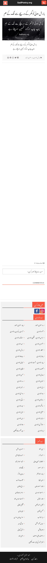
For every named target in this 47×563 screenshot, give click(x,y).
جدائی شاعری (39, 374)
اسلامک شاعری (19, 337)
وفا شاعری (20, 424)
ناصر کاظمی (40, 529)
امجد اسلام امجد (19, 461)
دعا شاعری (40, 393)
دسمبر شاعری (19, 387)
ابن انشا (41, 448)
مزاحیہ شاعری (39, 418)
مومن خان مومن (18, 517)
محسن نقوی (40, 511)
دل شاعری (40, 387)
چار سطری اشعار (18, 325)
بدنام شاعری (40, 356)
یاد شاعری (40, 430)
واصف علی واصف (38, 535)
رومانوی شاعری (39, 399)
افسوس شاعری (39, 343)
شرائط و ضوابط (14, 558)
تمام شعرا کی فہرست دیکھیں (36, 542)
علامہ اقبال (40, 498)
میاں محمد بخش (39, 523)
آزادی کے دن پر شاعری (16, 331)
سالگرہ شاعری (39, 405)
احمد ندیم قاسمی (19, 455)
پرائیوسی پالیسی (24, 558)
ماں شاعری (20, 418)
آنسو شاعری (40, 331)
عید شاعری (20, 405)
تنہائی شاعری (19, 362)
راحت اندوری (39, 492)
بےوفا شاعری (19, 356)
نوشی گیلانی (20, 529)
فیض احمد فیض (39, 504)
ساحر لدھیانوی (19, 492)
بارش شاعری (36, 57)
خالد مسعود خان (39, 486)
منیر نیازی (20, 511)
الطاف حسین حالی (38, 461)
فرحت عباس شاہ (18, 498)
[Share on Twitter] (16, 57)
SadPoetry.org (24, 2)
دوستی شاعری (19, 393)
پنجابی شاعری (19, 368)
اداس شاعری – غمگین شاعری (35, 337)
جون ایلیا (41, 480)
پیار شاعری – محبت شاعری (35, 362)
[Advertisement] (23, 158)
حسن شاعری (19, 374)
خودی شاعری (39, 381)
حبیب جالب (19, 480)
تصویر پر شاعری (39, 368)
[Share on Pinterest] (11, 57)
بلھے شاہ (21, 467)
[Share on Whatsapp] (13, 57)
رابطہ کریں (34, 558)
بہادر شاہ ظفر (40, 473)
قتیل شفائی (20, 504)
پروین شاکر (20, 473)
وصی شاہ (21, 535)
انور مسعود (40, 467)
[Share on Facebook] (18, 57)
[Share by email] (8, 57)
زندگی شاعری (19, 399)
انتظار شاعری (39, 350)
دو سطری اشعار (29, 57)
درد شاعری (20, 381)
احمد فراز (41, 455)
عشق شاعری (39, 412)
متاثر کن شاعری (39, 424)
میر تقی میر (20, 523)
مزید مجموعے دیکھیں (18, 430)
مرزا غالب (40, 517)
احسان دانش (19, 448)
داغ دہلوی (20, 486)
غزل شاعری (20, 412)
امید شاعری (20, 343)
